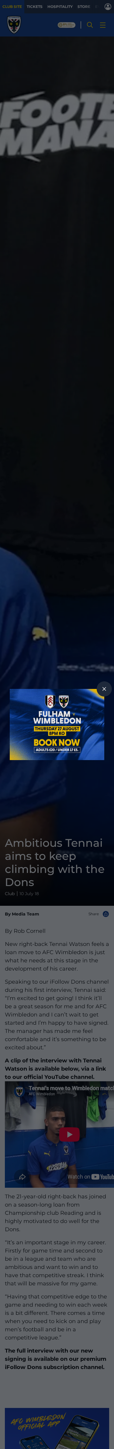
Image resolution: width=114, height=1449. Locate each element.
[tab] (104, 688)
